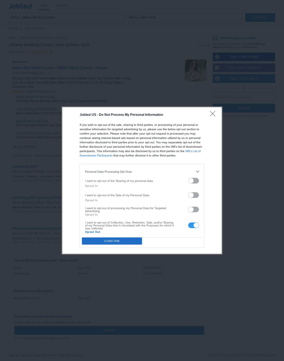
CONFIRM (112, 241)
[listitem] (142, 171)
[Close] (214, 115)
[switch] (193, 181)
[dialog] (142, 180)
